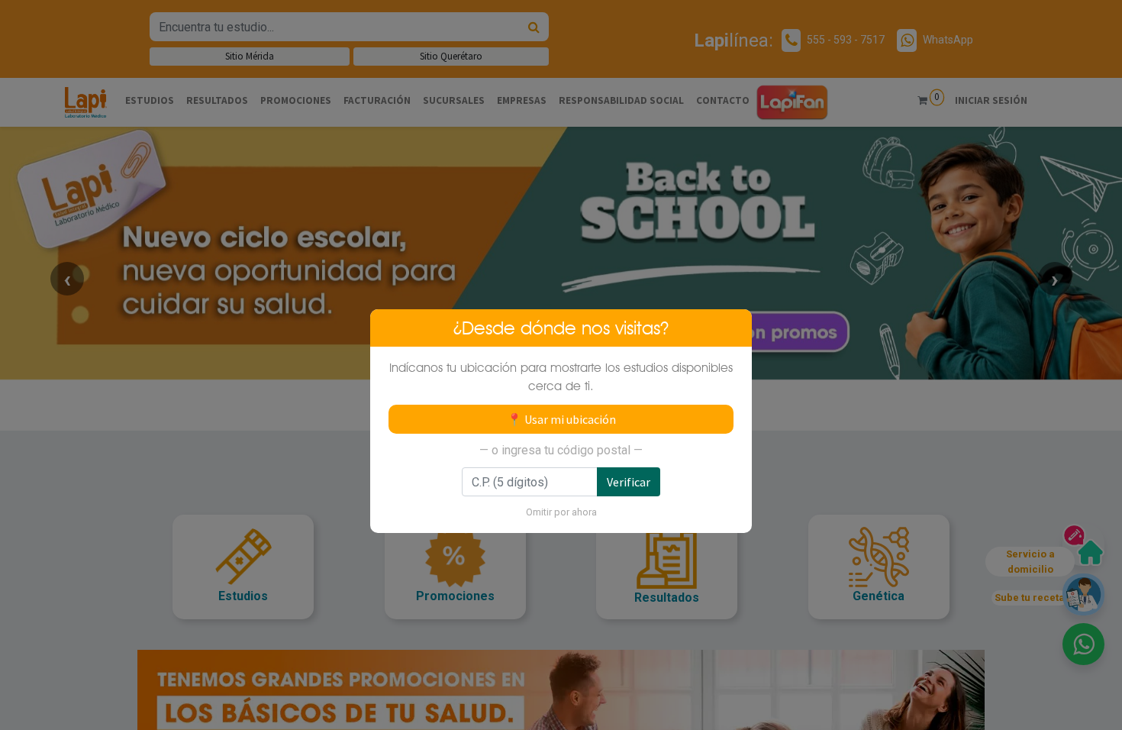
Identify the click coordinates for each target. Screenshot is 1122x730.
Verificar (628, 481)
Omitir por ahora (561, 512)
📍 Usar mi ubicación (561, 419)
